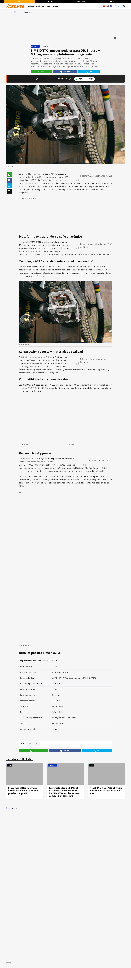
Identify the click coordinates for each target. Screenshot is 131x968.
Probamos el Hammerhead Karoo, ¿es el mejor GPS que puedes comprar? (23, 790)
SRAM (30, 744)
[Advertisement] (65, 217)
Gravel (50, 1)
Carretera (81, 1)
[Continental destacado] (65, 25)
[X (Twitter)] (118, 6)
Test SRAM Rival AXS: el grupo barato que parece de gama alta (106, 790)
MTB (19, 1)
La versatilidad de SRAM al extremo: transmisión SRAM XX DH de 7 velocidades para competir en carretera (64, 791)
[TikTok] (115, 6)
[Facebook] (111, 6)
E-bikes (111, 1)
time (37, 744)
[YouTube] (104, 6)
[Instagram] (108, 6)
